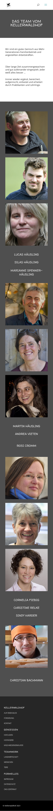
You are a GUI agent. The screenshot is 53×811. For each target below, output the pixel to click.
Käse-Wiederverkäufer (13, 745)
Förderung (9, 718)
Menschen (8, 762)
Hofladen (8, 735)
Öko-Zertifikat (10, 789)
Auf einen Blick (10, 713)
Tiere (6, 767)
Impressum (8, 779)
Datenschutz (9, 784)
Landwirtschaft (11, 757)
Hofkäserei (8, 740)
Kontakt (7, 723)
